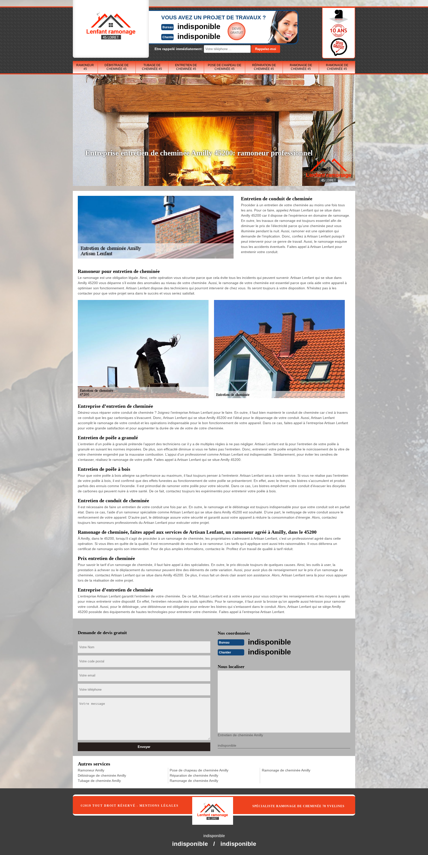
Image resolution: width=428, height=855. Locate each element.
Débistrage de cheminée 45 (117, 67)
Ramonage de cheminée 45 (301, 67)
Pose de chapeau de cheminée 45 (224, 67)
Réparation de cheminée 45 (264, 67)
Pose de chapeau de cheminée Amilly (199, 770)
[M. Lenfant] (218, 805)
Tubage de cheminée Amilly (99, 781)
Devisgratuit (236, 30)
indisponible (198, 26)
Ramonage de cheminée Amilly (194, 781)
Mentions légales (159, 805)
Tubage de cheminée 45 (152, 67)
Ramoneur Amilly (91, 770)
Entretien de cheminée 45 (186, 67)
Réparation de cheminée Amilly (194, 775)
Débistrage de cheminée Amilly (102, 775)
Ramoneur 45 (85, 67)
